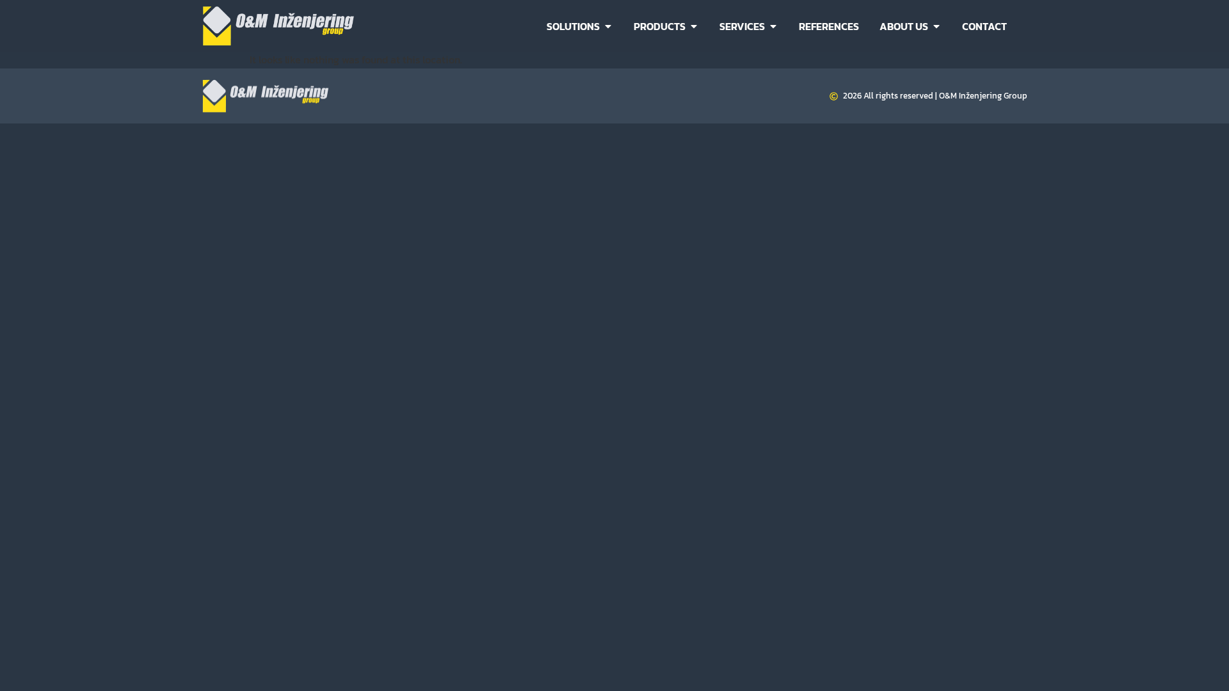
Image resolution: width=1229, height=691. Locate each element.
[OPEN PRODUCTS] (694, 26)
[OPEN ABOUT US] (936, 26)
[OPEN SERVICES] (773, 26)
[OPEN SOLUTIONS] (608, 26)
